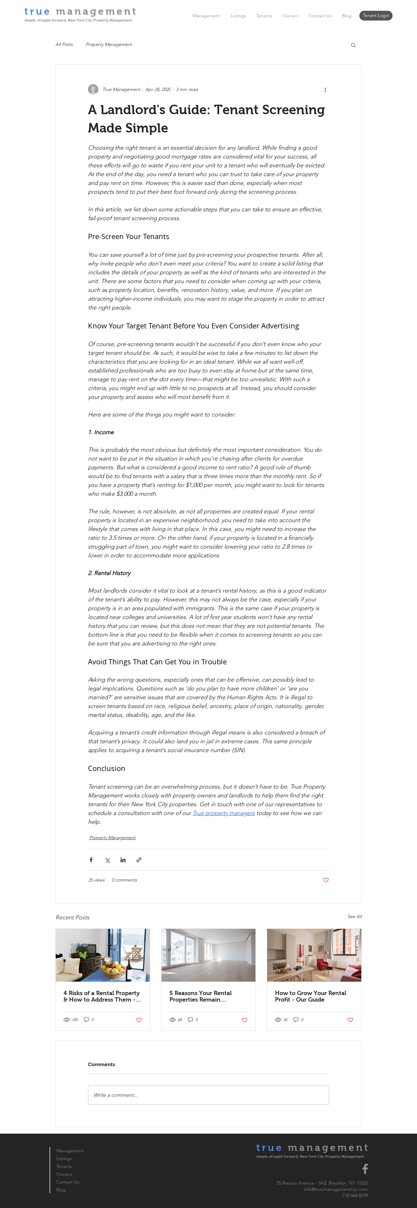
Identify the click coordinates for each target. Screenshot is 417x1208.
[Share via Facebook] (91, 860)
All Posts (64, 44)
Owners (64, 1174)
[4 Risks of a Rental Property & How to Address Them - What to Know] (103, 955)
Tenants (64, 1166)
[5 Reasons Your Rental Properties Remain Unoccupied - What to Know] (209, 955)
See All (354, 916)
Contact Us (67, 1182)
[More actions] (325, 89)
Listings (64, 1158)
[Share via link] (139, 860)
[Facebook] (365, 1169)
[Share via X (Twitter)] (107, 860)
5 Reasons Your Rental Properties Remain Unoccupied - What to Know (200, 996)
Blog (61, 1190)
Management (70, 1151)
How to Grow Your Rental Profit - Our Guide (310, 996)
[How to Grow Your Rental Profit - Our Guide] (314, 955)
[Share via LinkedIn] (123, 860)
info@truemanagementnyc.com (336, 1189)
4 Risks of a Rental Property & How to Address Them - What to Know (102, 996)
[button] (353, 44)
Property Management (109, 44)
